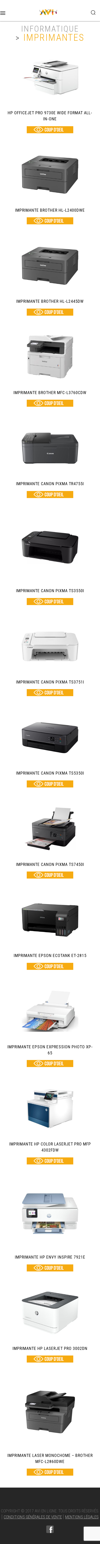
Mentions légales (82, 1516)
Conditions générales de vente (33, 1516)
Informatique (50, 29)
